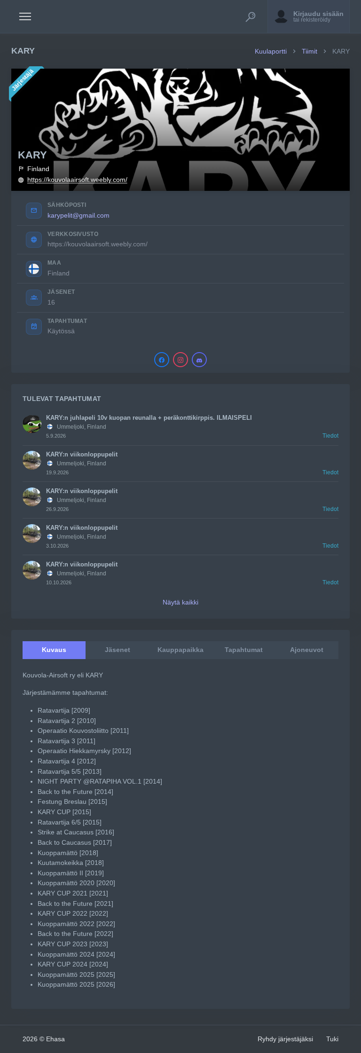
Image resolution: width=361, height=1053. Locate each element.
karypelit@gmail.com (78, 215)
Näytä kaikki (180, 602)
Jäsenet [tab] (117, 649)
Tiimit (309, 51)
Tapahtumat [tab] (244, 649)
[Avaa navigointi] (25, 16)
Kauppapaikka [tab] (180, 649)
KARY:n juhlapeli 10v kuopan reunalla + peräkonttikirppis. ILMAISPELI (149, 417)
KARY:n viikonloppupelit (82, 454)
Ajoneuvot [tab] (306, 649)
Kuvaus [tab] (54, 649)
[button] (250, 16)
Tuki (332, 1039)
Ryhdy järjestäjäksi (285, 1039)
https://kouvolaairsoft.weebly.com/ (77, 179)
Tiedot (330, 436)
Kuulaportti (271, 51)
